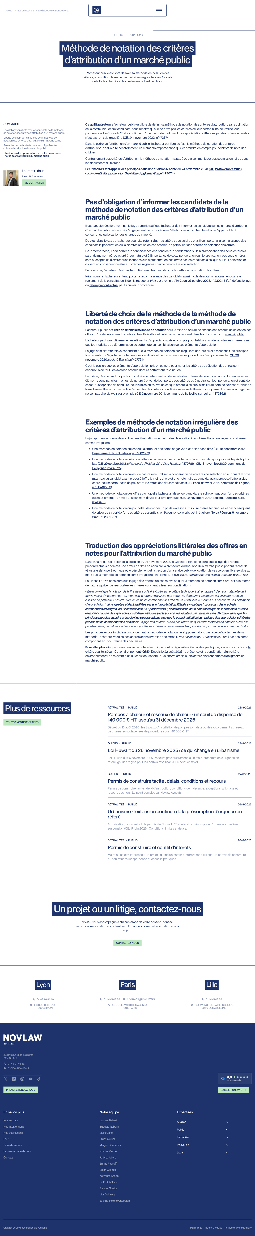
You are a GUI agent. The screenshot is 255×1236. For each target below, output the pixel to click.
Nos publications (25, 10)
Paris (127, 984)
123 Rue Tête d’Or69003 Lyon (45, 1006)
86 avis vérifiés (234, 1080)
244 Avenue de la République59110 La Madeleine (214, 1006)
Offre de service (12, 1145)
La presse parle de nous (17, 1151)
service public (182, 570)
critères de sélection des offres (214, 245)
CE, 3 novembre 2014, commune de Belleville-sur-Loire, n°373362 (181, 393)
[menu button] (159, 10)
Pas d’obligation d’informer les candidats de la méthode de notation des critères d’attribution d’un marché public (34, 131)
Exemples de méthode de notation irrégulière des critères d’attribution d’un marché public (30, 147)
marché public (140, 143)
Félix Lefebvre (108, 1157)
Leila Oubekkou (109, 1182)
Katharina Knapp (109, 1176)
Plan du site (196, 1227)
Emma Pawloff (108, 1163)
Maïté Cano (106, 1132)
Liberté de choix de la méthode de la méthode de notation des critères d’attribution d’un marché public (32, 139)
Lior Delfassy (107, 1194)
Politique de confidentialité (238, 1227)
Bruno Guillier (107, 1139)
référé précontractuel (104, 285)
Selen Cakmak (108, 1169)
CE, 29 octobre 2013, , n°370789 (146, 463)
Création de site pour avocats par (20, 1227)
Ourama (42, 1227)
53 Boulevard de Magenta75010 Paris (129, 1006)
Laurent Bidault (108, 1120)
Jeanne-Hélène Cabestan (115, 1200)
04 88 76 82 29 (45, 999)
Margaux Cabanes (110, 1145)
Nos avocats (10, 1120)
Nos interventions (13, 1126)
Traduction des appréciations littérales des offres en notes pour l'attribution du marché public (33, 154)
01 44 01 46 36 (112, 999)
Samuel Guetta (108, 1188)
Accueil (9, 10)
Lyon (43, 984)
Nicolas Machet (109, 1151)
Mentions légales (213, 1227)
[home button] (96, 10)
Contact (8, 1157)
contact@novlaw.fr (141, 999)
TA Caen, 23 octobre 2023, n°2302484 (201, 280)
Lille (211, 984)
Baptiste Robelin (109, 1126)
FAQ (5, 1139)
